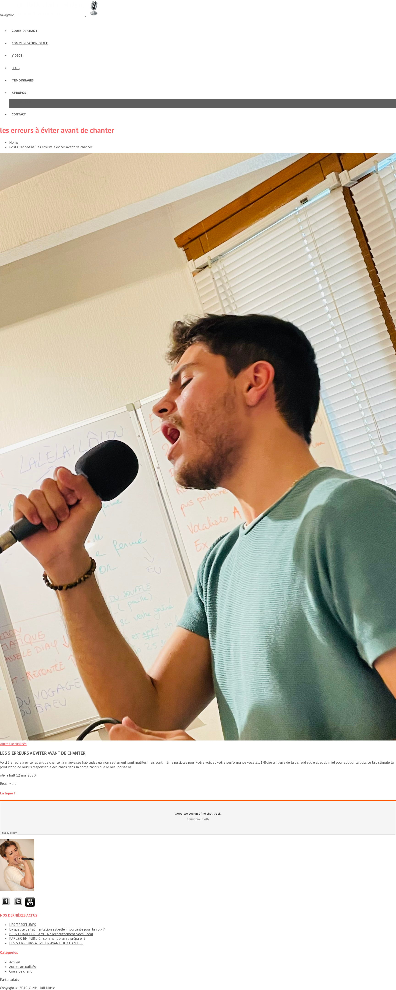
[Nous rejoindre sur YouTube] (30, 905)
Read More (8, 783)
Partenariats (9, 979)
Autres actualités (13, 743)
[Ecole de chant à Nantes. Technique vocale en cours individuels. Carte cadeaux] (58, 14)
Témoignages (23, 80)
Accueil (14, 962)
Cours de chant (25, 31)
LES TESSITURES (22, 924)
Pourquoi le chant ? (31, 106)
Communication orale (30, 43)
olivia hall (7, 775)
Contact (19, 114)
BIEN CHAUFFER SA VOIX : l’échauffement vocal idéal (51, 933)
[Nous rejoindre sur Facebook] (5, 905)
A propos (19, 93)
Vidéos (17, 55)
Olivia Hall (25, 101)
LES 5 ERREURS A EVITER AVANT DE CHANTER (42, 753)
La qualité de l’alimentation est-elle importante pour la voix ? (57, 929)
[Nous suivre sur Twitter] (18, 905)
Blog (15, 68)
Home (14, 142)
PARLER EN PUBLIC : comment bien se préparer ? (47, 938)
